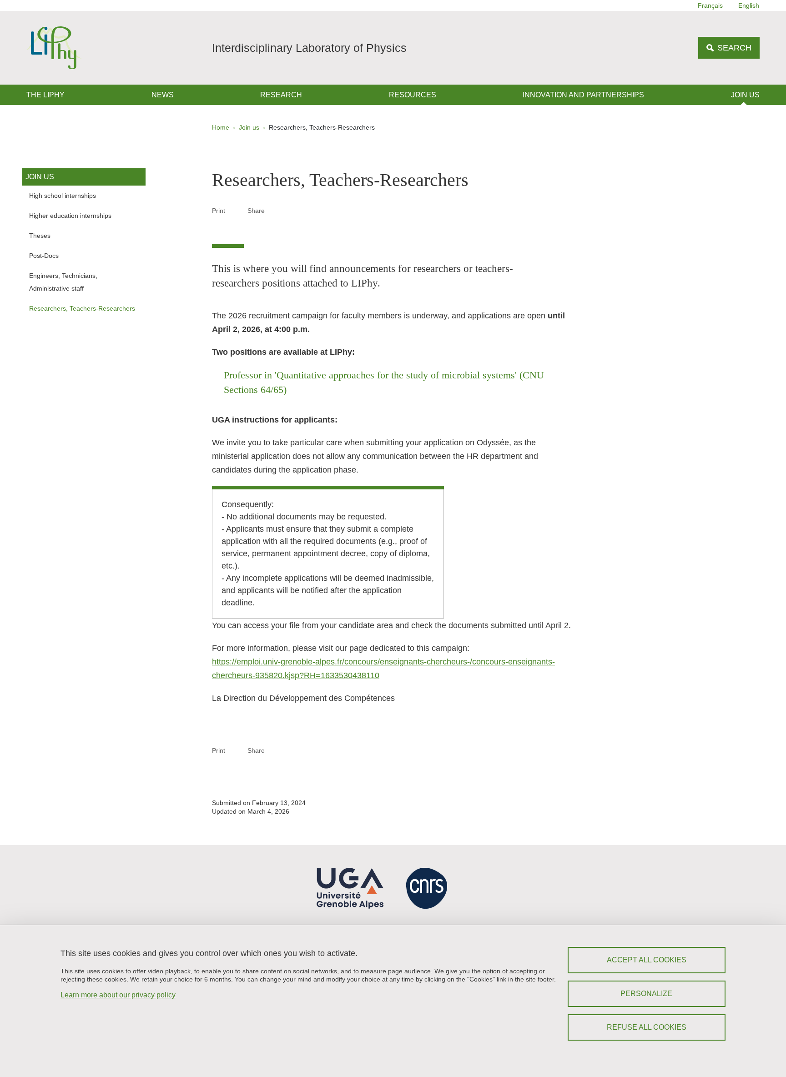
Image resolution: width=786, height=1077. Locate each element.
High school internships (62, 195)
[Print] (236, 210)
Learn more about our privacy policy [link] (118, 995)
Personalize (646, 993)
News (162, 95)
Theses (39, 235)
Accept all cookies (646, 960)
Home (220, 127)
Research (281, 95)
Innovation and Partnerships (583, 95)
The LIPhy (45, 95)
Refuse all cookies (646, 1027)
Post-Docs (44, 255)
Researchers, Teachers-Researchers (82, 308)
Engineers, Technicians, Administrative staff (63, 282)
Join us (745, 95)
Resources (412, 95)
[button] (276, 210)
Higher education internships (70, 215)
